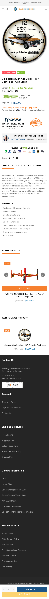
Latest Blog (7, 484)
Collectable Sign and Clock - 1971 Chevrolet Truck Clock (24, 345)
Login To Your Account (11, 408)
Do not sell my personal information (17, 512)
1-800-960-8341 (18, 139)
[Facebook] (13, 158)
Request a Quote (9, 556)
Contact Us (6, 413)
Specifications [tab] (23, 166)
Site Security (7, 545)
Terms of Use (7, 534)
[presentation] (6, 275)
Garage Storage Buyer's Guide (14, 490)
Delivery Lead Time (10, 446)
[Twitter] (9, 158)
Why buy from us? (9, 501)
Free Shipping (7, 435)
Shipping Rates (8, 440)
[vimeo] (17, 158)
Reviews (37, 166)
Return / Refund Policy (11, 452)
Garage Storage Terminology (14, 495)
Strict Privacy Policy (10, 539)
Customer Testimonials (11, 506)
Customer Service (9, 561)
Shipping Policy (8, 457)
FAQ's (4, 479)
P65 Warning (7, 567)
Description (8, 166)
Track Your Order (9, 402)
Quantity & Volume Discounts (14, 550)
